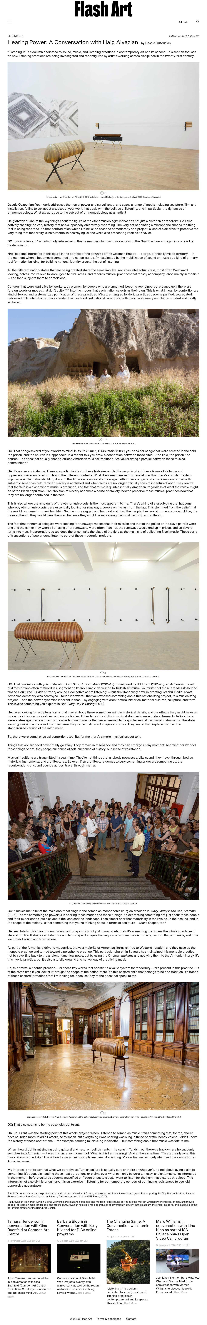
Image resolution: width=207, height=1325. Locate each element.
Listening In (15, 35)
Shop (183, 22)
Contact (131, 1318)
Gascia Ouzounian (158, 43)
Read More (84, 1292)
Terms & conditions (108, 1318)
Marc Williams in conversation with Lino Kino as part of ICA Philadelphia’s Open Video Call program (175, 1229)
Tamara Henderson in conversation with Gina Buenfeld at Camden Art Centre (28, 1227)
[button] (151, 130)
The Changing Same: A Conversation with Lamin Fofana (128, 1225)
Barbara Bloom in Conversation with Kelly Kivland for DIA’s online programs (77, 1227)
